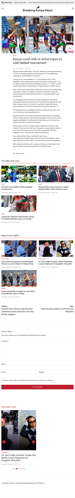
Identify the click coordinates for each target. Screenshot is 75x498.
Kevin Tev (28, 68)
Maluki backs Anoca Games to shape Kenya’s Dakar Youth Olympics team (53, 188)
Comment (5, 341)
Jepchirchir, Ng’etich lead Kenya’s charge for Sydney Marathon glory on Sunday (17, 218)
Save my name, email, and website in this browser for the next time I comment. (28, 380)
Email (3, 372)
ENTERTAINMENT (5, 258)
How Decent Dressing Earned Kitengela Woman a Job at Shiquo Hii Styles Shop (17, 263)
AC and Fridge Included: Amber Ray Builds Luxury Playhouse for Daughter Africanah (45, 2)
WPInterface (41, 483)
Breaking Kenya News (38, 10)
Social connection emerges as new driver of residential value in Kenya (18, 292)
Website (41, 372)
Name (3, 364)
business (3, 288)
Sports (14, 55)
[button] (12, 468)
